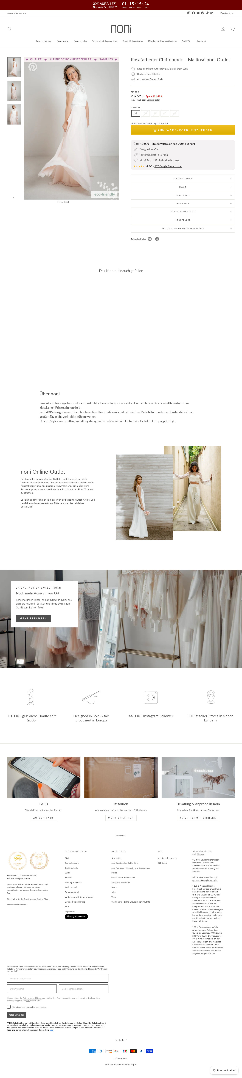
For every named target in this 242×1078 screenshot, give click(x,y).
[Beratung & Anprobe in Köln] (198, 777)
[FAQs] (43, 777)
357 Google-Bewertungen (168, 166)
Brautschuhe (80, 41)
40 (164, 113)
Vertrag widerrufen (76, 916)
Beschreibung (183, 179)
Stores (114, 873)
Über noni (201, 41)
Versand (200, 854)
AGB (67, 906)
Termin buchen (43, 41)
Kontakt (68, 877)
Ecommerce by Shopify (125, 1064)
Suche (68, 873)
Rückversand (71, 887)
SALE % (186, 41)
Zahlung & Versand (73, 882)
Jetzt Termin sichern (198, 818)
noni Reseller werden (167, 858)
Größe (136, 107)
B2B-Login (162, 863)
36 (145, 113)
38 (155, 113)
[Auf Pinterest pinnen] (149, 239)
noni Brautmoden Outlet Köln (124, 863)
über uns (23, 904)
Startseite (120, 835)
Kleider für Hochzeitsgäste (162, 41)
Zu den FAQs (43, 818)
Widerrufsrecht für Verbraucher (79, 897)
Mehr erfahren (33, 618)
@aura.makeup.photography (205, 880)
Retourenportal (72, 892)
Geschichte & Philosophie (123, 877)
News (114, 887)
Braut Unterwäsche (133, 41)
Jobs (113, 892)
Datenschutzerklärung (75, 902)
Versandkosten (153, 100)
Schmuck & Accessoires (104, 41)
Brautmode (63, 41)
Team (113, 897)
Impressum (70, 911)
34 (135, 113)
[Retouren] (121, 777)
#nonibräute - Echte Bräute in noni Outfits (130, 902)
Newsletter (116, 858)
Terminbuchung (72, 863)
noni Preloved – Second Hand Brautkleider (130, 868)
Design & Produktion (121, 882)
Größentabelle (71, 868)
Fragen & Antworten (16, 13)
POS (107, 1064)
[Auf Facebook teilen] (157, 239)
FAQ (67, 858)
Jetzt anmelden (16, 1015)
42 (174, 113)
